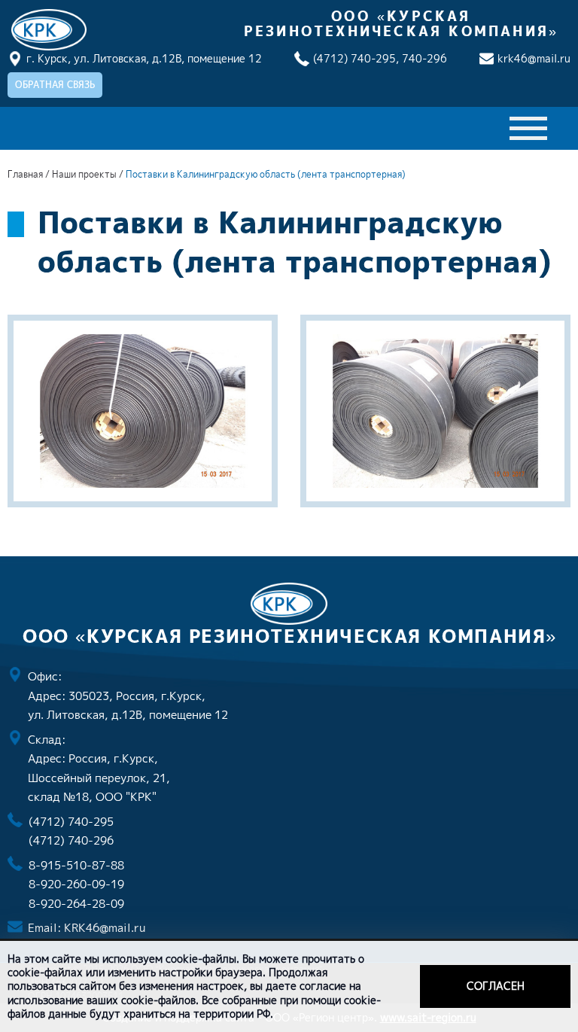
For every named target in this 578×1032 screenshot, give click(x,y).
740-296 (424, 58)
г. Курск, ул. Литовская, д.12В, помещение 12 (144, 58)
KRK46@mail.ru (104, 928)
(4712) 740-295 (71, 822)
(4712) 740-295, (356, 58)
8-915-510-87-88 (76, 865)
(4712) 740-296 (71, 840)
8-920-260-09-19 (76, 884)
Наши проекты (85, 174)
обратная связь (55, 84)
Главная (25, 174)
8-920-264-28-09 (76, 904)
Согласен (496, 986)
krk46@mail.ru (533, 58)
